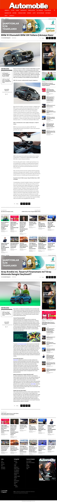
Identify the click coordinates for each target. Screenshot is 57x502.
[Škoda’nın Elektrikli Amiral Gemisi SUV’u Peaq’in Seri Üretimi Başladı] (42, 239)
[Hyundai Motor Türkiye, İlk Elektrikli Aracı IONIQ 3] (52, 239)
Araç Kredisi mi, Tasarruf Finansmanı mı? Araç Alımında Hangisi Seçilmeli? (6, 75)
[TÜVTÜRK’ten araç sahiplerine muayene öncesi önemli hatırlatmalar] (33, 239)
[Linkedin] (5, 93)
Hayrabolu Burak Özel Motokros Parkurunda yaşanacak (50, 132)
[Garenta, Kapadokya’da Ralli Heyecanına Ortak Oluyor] (24, 239)
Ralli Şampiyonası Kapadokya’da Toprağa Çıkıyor (51, 111)
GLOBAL (17, 10)
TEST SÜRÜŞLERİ (39, 10)
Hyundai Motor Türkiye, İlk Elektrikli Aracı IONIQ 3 (51, 245)
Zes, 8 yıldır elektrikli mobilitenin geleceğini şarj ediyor (50, 118)
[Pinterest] (52, 38)
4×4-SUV (12, 10)
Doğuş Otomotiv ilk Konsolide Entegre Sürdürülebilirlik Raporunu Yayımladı (50, 125)
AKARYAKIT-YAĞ (8, 12)
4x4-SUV (47, 104)
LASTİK (34, 12)
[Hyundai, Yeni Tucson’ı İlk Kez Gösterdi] (44, 106)
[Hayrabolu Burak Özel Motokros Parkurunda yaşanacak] (44, 131)
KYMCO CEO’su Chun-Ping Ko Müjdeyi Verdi (31, 211)
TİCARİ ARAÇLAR (47, 10)
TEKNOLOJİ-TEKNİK (22, 12)
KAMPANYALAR (23, 10)
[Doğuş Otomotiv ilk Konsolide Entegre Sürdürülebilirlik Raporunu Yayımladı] (44, 124)
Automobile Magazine (6, 90)
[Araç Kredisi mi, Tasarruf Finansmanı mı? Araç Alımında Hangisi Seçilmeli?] (49, 76)
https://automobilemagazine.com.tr (6, 92)
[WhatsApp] (55, 38)
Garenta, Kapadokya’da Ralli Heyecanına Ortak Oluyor (24, 245)
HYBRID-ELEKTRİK (31, 10)
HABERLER (7, 10)
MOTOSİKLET (48, 12)
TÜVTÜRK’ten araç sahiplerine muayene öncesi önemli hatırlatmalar (33, 246)
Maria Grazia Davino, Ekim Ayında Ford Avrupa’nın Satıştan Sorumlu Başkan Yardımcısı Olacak (50, 99)
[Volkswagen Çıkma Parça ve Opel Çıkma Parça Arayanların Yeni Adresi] (44, 90)
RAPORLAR (12, 15)
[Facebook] (47, 38)
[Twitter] (50, 38)
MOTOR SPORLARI (40, 12)
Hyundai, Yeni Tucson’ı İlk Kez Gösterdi (50, 106)
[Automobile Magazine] (28, 4)
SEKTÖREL (14, 12)
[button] (54, 10)
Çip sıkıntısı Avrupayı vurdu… (7, 211)
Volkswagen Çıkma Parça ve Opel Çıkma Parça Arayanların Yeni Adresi (6, 81)
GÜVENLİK (29, 12)
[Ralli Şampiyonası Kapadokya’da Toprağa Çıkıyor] (44, 111)
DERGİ (6, 15)
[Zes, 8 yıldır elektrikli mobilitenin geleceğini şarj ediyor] (44, 118)
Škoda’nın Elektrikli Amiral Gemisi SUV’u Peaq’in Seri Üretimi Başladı (42, 246)
